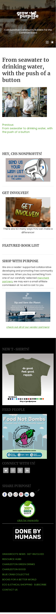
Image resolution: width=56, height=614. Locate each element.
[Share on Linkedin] (26, 494)
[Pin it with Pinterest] (21, 494)
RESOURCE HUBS (11, 559)
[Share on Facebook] (4, 494)
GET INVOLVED (35, 554)
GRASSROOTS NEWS (13, 554)
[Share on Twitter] (10, 494)
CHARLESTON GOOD (14, 569)
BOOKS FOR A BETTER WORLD (19, 579)
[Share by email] (32, 494)
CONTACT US (10, 589)
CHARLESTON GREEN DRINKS (18, 564)
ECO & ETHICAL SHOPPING (17, 584)
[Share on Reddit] (15, 494)
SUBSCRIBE (40, 584)
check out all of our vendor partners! (28, 327)
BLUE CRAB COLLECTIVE (15, 574)
